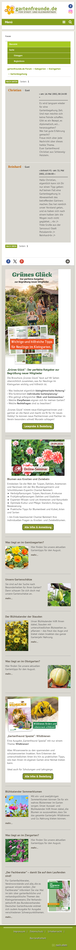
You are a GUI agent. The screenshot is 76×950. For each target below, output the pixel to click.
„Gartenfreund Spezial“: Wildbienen (28, 736)
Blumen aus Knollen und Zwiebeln (28, 479)
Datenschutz (36, 931)
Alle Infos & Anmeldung (38, 527)
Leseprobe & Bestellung (38, 426)
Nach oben (11, 246)
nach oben (61, 944)
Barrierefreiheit (38, 938)
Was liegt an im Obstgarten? (22, 661)
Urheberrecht (55, 931)
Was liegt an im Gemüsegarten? (24, 542)
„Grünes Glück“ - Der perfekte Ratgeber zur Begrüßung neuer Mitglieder (33, 371)
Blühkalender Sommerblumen (23, 791)
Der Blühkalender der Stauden (23, 616)
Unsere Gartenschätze (18, 579)
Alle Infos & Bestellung (38, 776)
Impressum (19, 931)
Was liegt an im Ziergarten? (22, 835)
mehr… (34, 554)
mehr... (8, 917)
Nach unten (11, 81)
